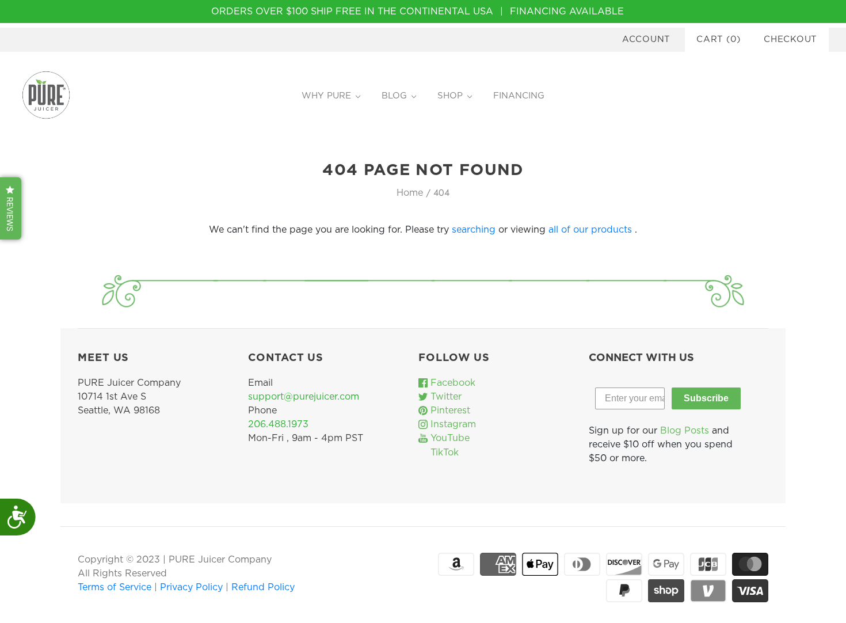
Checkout (790, 39)
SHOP (450, 96)
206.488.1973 (278, 424)
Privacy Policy (193, 587)
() (718, 39)
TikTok (443, 452)
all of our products (590, 229)
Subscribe (706, 398)
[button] (10, 208)
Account (646, 39)
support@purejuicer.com (303, 396)
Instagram (452, 424)
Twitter (445, 396)
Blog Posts (684, 430)
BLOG (394, 96)
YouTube (449, 438)
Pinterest (449, 410)
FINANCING (518, 96)
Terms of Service (116, 587)
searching (474, 229)
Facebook (451, 383)
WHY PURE (326, 96)
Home (410, 192)
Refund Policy (263, 587)
